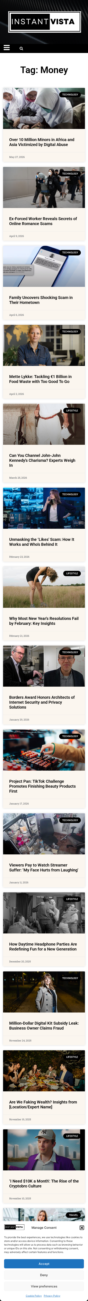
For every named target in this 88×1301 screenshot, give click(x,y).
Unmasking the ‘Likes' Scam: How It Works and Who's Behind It (41, 542)
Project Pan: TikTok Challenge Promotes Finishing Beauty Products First (42, 786)
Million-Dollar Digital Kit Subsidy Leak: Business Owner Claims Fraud (44, 1026)
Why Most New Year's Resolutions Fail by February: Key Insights (44, 621)
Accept (44, 1264)
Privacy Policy (52, 1295)
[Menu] (9, 47)
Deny (44, 1275)
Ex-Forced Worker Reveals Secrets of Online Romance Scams (43, 221)
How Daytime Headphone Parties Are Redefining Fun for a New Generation (43, 947)
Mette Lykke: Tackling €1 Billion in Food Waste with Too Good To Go (40, 379)
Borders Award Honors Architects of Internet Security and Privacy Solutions (42, 702)
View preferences (44, 1286)
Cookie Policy (34, 1295)
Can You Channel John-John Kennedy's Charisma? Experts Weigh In (42, 460)
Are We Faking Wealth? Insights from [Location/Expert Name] (43, 1104)
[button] (82, 1228)
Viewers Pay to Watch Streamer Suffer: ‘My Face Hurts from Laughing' (43, 867)
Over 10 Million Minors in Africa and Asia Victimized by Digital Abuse (41, 142)
